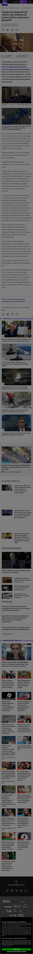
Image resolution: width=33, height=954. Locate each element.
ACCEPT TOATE (16, 949)
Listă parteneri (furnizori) (5, 946)
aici (13, 931)
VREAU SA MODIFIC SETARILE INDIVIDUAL (16, 951)
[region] (16, 935)
